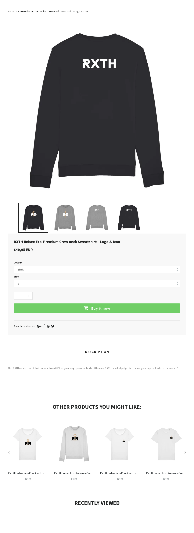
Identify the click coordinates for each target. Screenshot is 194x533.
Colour (18, 262)
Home (11, 11)
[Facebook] (44, 326)
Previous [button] (9, 452)
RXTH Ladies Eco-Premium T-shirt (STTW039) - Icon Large (42, 473)
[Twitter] (52, 326)
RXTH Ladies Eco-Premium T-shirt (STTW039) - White (131, 473)
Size (16, 276)
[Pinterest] (48, 326)
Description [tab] (97, 351)
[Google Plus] (39, 326)
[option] (33, 218)
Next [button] (185, 452)
